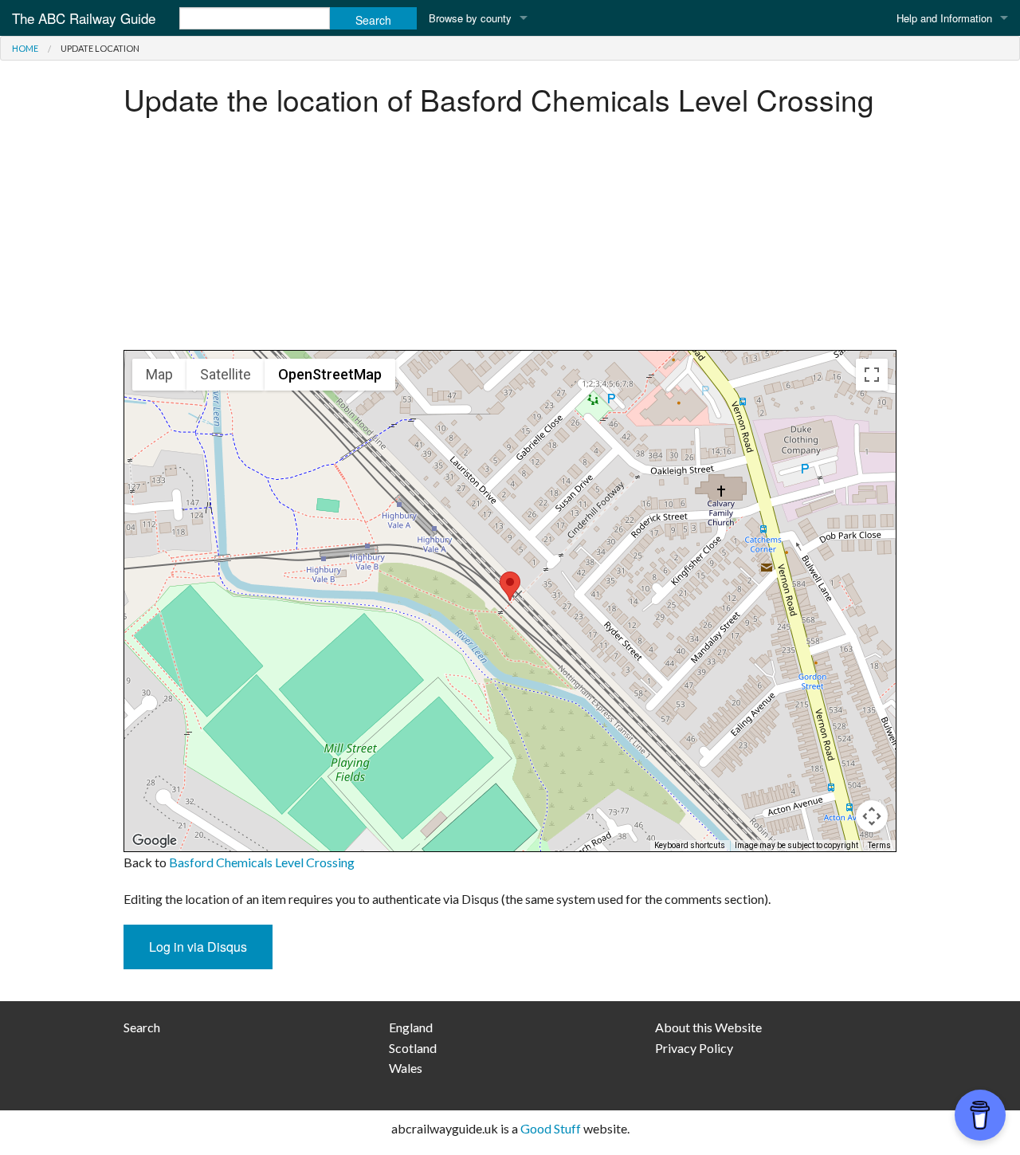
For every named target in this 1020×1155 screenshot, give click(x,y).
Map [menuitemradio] (159, 374)
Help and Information (944, 18)
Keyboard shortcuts (689, 845)
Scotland (413, 1047)
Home (25, 48)
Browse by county (470, 18)
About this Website (708, 1027)
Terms (879, 845)
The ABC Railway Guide (83, 18)
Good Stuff (550, 1128)
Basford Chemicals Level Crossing (262, 862)
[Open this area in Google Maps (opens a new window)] (154, 841)
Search (142, 1027)
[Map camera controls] (872, 816)
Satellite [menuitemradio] (225, 374)
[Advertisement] (510, 238)
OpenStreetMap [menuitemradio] (330, 374)
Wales (405, 1067)
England (411, 1027)
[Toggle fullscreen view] (872, 375)
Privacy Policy (694, 1047)
